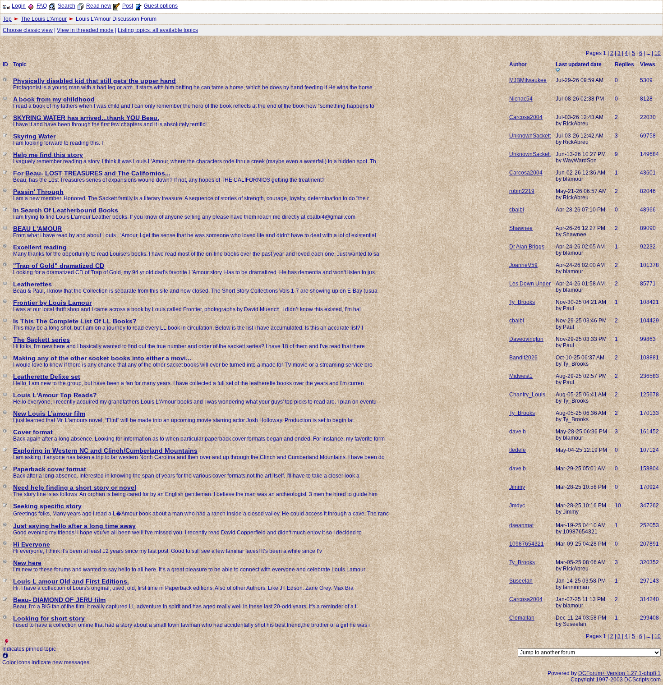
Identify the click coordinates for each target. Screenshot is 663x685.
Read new (98, 6)
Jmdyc (517, 505)
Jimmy (517, 487)
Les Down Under (530, 283)
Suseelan (521, 581)
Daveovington (526, 339)
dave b (517, 431)
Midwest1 (521, 376)
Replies (624, 64)
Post (127, 6)
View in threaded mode (85, 30)
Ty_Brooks (522, 302)
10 (657, 53)
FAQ (42, 6)
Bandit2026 (523, 357)
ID (5, 64)
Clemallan (521, 618)
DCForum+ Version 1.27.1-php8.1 (619, 673)
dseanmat (521, 525)
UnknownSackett (530, 136)
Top (7, 19)
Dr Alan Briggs (526, 247)
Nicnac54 (521, 99)
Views (647, 64)
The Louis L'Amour (44, 19)
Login (19, 6)
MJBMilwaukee (528, 80)
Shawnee (521, 228)
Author (518, 64)
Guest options (161, 6)
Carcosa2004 (526, 117)
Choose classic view (28, 30)
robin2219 (521, 191)
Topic (20, 64)
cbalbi (516, 210)
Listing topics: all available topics (158, 30)
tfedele (517, 450)
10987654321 (526, 544)
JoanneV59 (523, 265)
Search (66, 6)
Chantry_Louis (527, 394)
